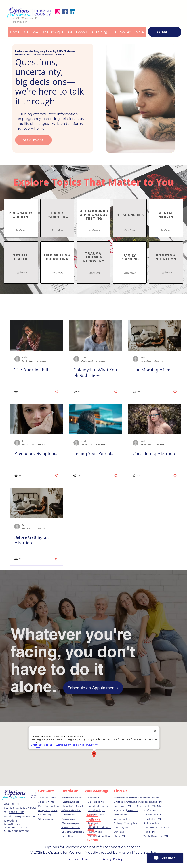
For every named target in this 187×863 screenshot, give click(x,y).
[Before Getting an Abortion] (36, 503)
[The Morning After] (154, 335)
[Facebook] (65, 11)
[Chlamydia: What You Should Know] (95, 335)
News (91, 835)
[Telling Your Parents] (95, 419)
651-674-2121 (16, 812)
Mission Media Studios (137, 852)
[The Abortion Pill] (36, 335)
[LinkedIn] (72, 11)
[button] (139, 32)
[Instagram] (57, 11)
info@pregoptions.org (27, 816)
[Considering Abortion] (154, 419)
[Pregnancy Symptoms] (36, 419)
